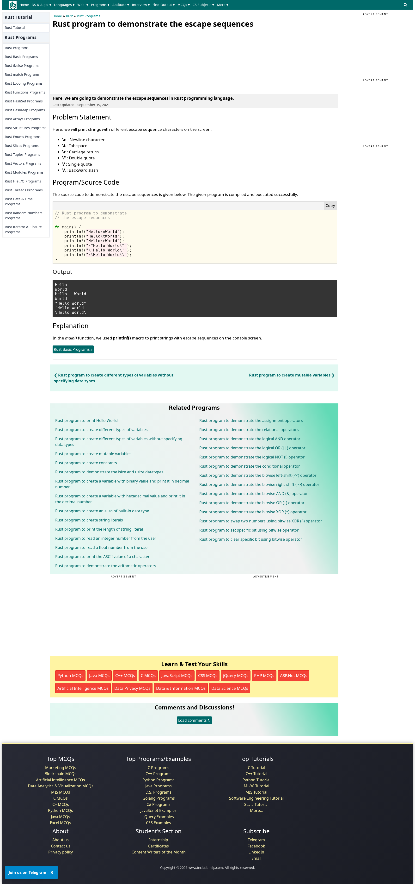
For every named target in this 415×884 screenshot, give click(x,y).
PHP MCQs (264, 675)
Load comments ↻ (194, 720)
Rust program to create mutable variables (289, 375)
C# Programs (158, 804)
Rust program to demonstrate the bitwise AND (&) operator (253, 493)
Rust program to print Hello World (86, 420)
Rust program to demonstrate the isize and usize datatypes (109, 472)
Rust (69, 16)
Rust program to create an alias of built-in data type (102, 511)
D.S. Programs (158, 792)
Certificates (158, 846)
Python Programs (158, 780)
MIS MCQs (60, 792)
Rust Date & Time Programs (19, 201)
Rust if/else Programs (22, 65)
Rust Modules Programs (24, 172)
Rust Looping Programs (24, 83)
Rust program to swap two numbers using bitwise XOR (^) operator (260, 521)
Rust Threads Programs (24, 190)
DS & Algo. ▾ (41, 4)
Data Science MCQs (229, 688)
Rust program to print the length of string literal (99, 529)
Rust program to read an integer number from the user (105, 538)
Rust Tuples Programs (22, 154)
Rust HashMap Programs (25, 110)
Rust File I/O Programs (23, 181)
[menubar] (125, 4)
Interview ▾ (141, 4)
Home (24, 4)
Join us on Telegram (27, 872)
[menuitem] (25, 4)
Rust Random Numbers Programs (24, 215)
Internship (158, 839)
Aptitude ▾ (120, 4)
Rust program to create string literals (89, 520)
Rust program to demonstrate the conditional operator (249, 466)
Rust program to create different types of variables (101, 429)
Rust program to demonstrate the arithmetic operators (105, 565)
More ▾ (222, 4)
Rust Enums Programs (23, 136)
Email (256, 858)
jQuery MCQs (235, 675)
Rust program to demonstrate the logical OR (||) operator (252, 448)
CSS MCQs (207, 675)
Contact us (60, 846)
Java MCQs (99, 675)
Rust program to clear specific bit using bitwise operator (250, 539)
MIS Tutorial (256, 792)
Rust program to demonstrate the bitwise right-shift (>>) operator (259, 484)
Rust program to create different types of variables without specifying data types (118, 441)
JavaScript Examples (158, 810)
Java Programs (158, 786)
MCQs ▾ (183, 4)
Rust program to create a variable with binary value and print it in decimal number (122, 483)
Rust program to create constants (86, 462)
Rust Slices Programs (22, 145)
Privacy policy (60, 852)
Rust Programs (17, 47)
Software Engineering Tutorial (256, 798)
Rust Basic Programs (21, 56)
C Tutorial (256, 767)
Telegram (256, 839)
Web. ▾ (82, 4)
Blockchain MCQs (60, 773)
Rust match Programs (22, 74)
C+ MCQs (60, 804)
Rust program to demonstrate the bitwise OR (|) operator (252, 502)
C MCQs (148, 675)
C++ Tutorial (256, 773)
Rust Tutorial (15, 27)
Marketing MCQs (60, 767)
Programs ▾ (100, 4)
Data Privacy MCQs (132, 688)
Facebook (256, 846)
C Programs (158, 767)
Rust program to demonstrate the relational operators (249, 429)
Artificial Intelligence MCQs (83, 688)
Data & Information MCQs (181, 688)
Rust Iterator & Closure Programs (23, 229)
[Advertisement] (89, 60)
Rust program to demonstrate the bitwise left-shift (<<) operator (258, 475)
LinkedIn (256, 852)
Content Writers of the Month (159, 852)
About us (60, 839)
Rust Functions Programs (25, 92)
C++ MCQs (125, 675)
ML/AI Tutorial (256, 786)
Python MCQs (70, 675)
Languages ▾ (64, 4)
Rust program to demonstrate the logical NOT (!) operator (252, 457)
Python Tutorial (256, 780)
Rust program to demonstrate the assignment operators (251, 420)
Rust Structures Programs (25, 127)
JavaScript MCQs (176, 675)
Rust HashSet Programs (24, 101)
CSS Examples (158, 822)
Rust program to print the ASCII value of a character (102, 556)
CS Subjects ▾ (203, 4)
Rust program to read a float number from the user (102, 547)
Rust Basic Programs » (73, 349)
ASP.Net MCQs (293, 675)
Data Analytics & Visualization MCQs (60, 786)
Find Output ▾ (164, 4)
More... (256, 810)
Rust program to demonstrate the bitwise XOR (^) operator (253, 511)
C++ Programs (158, 773)
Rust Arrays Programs (22, 119)
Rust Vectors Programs (23, 163)
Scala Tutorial (256, 804)
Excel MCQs (60, 822)
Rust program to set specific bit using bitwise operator (249, 530)
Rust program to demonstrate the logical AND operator (249, 438)
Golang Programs (158, 798)
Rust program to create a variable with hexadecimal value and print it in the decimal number (120, 498)
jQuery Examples (158, 816)
